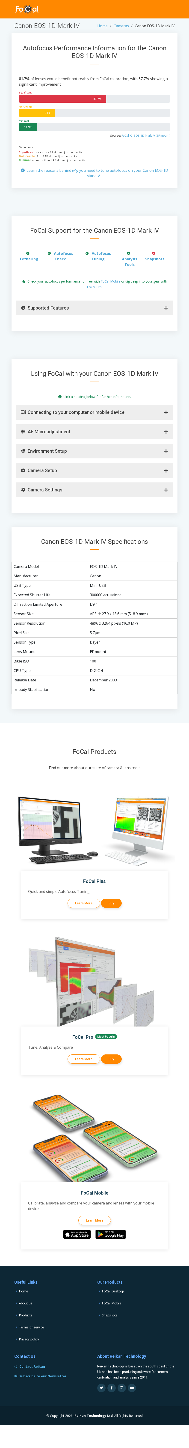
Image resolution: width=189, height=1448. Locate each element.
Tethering (28, 259)
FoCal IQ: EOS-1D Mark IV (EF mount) (145, 135)
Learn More (83, 903)
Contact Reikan (32, 1366)
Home (102, 25)
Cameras (121, 25)
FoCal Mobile (110, 281)
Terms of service (31, 1327)
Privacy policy (29, 1339)
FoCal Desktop (113, 1291)
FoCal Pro (94, 287)
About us (25, 1303)
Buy (111, 903)
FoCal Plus (94, 881)
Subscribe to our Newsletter (42, 1376)
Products (25, 1315)
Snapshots (154, 259)
